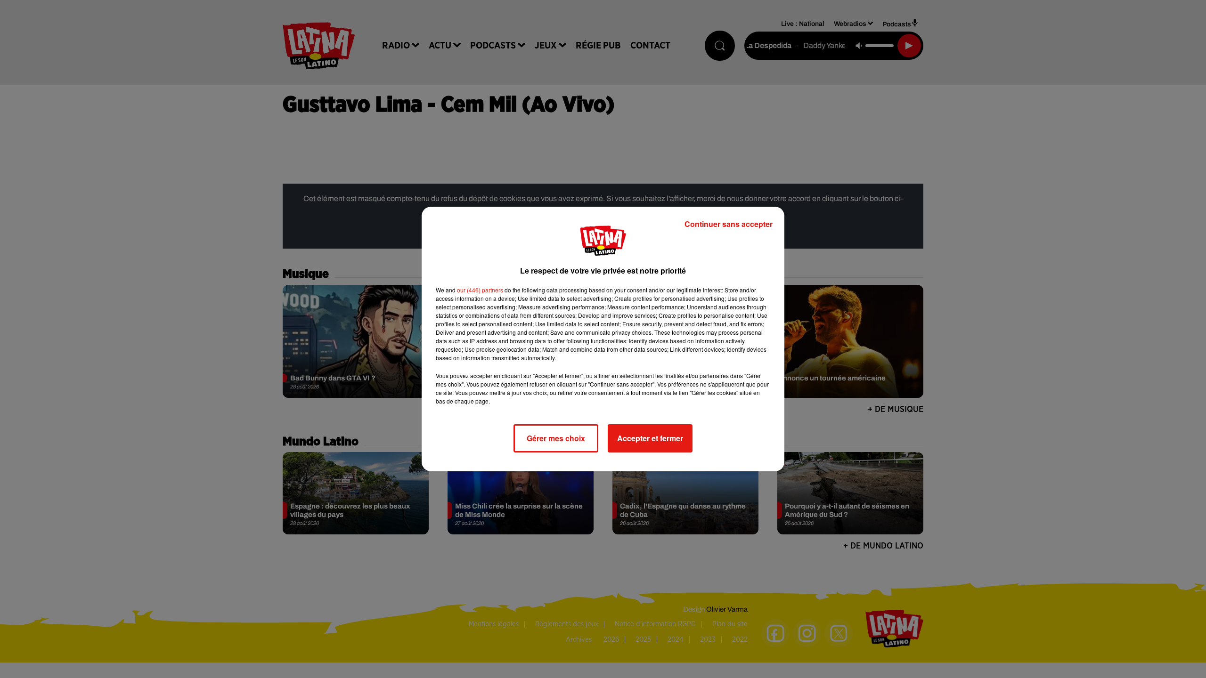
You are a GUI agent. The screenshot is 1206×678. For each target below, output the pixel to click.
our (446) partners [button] (480, 290)
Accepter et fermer (650, 438)
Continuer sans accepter (728, 223)
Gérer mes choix (556, 438)
